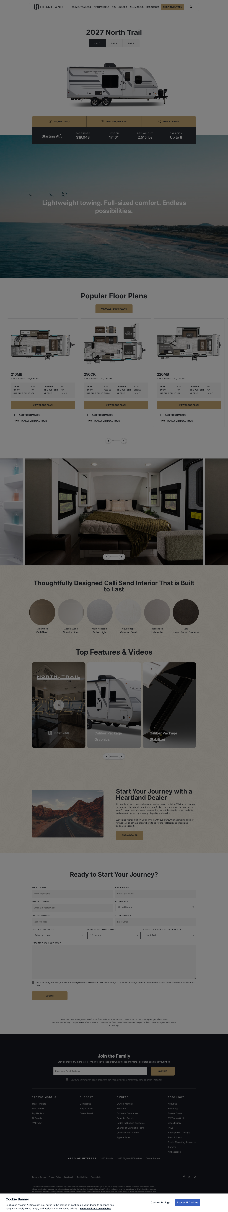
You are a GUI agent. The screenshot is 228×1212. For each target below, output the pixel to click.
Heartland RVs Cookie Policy (95, 1208)
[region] (114, 1202)
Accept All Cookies (187, 1202)
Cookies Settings (160, 1202)
